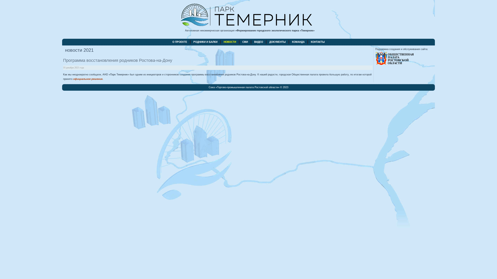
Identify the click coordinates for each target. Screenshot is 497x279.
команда (298, 41)
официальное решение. (88, 79)
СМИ (245, 41)
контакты (318, 41)
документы (277, 41)
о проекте (179, 41)
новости (230, 41)
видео (258, 41)
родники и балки (205, 41)
